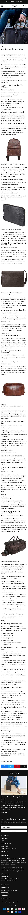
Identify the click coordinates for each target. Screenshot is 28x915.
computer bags (5, 755)
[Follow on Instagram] (6, 902)
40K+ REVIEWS (6, 843)
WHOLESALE (5, 895)
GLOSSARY (4, 851)
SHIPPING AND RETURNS (9, 890)
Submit (14, 831)
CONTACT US (5, 887)
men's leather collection (10, 751)
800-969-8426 (5, 877)
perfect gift (4, 82)
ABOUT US (4, 838)
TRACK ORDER (5, 893)
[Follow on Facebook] (2, 902)
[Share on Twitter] (11, 766)
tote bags (18, 753)
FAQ (2, 841)
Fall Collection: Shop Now (14, 2)
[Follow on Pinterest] (9, 902)
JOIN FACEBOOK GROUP (8, 849)
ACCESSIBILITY (5, 898)
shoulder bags (10, 753)
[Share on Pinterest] (17, 766)
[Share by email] (23, 766)
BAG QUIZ (4, 846)
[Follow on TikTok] (17, 902)
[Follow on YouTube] (13, 902)
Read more (4, 812)
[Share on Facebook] (4, 766)
